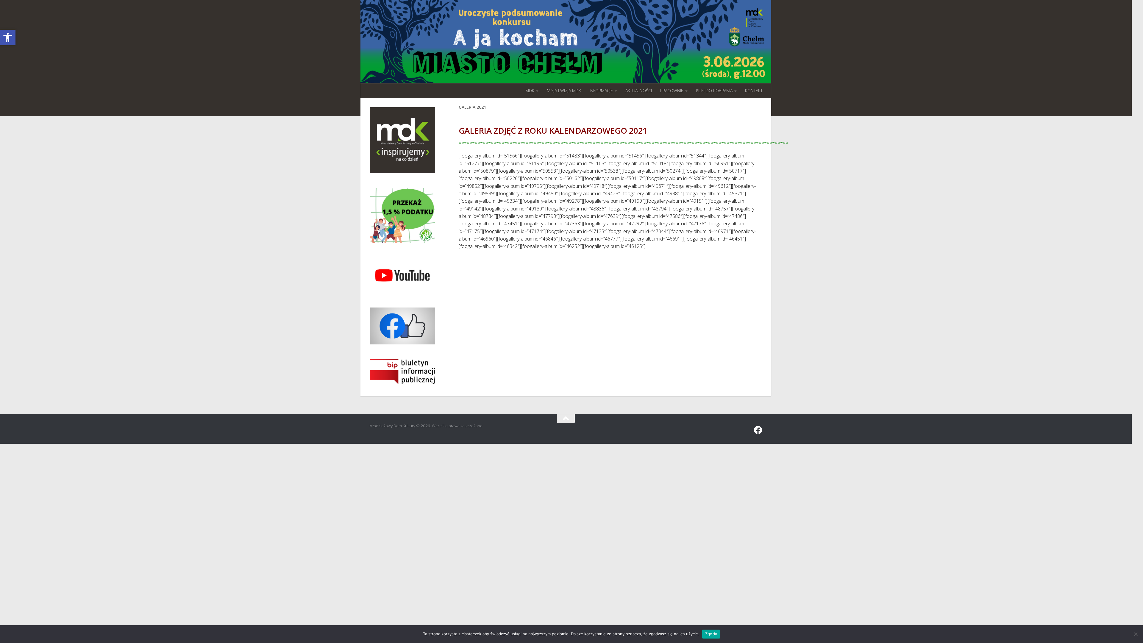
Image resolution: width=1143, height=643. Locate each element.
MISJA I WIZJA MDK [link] (564, 90)
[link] (7, 37)
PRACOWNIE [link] (671, 90)
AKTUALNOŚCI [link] (638, 90)
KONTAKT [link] (754, 90)
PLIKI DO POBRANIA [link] (714, 90)
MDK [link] (529, 90)
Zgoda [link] (711, 633)
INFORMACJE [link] (601, 90)
